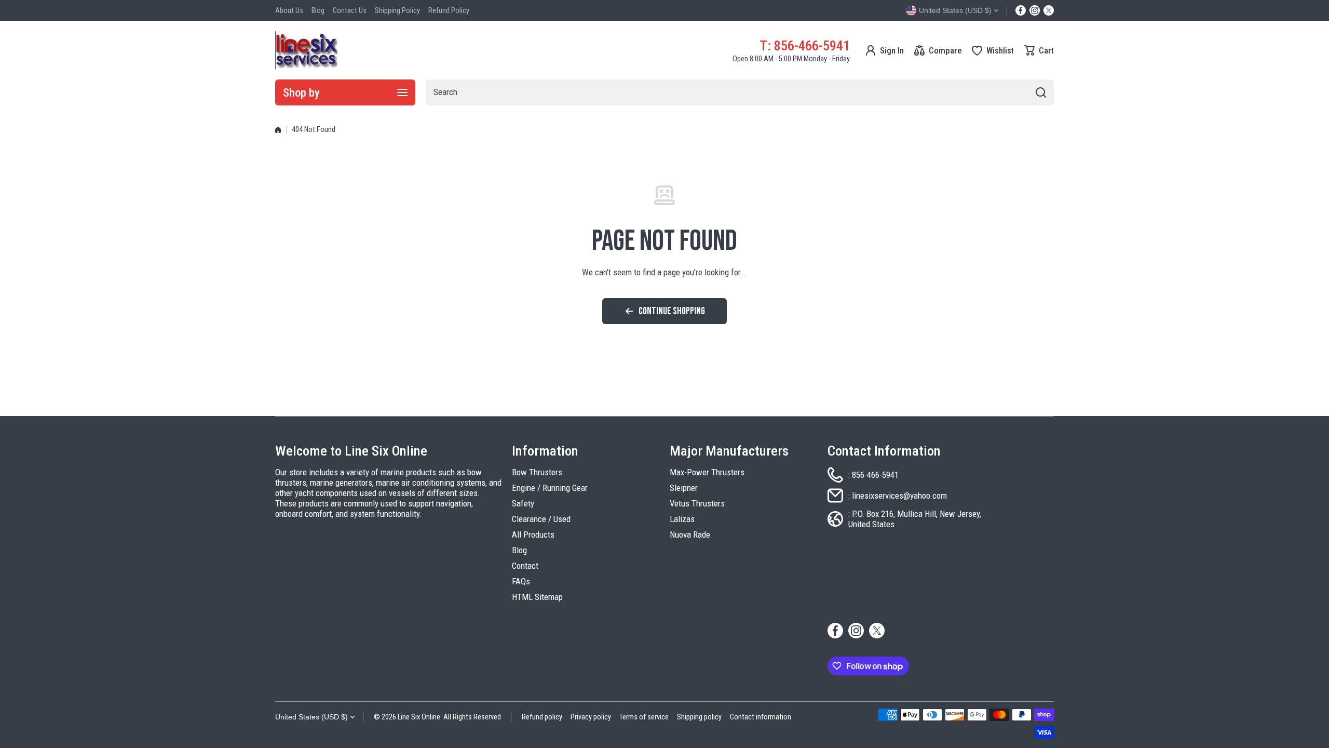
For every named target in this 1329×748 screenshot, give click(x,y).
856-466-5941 (875, 475)
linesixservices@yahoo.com (899, 495)
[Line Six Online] (306, 50)
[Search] (1041, 92)
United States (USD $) (311, 717)
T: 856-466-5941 (805, 45)
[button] (1039, 50)
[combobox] (740, 92)
